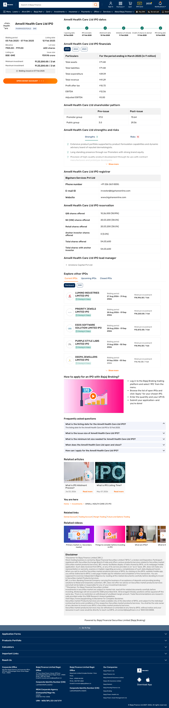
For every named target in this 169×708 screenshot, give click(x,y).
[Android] (139, 680)
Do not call (154, 12)
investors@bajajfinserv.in (83, 683)
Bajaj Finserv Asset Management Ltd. (115, 698)
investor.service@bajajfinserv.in (52, 678)
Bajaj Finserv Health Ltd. (111, 694)
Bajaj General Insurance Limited (113, 677)
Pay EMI (141, 12)
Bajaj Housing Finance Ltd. (111, 687)
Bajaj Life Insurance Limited (112, 681)
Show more (114, 164)
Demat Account (70, 517)
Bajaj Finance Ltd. (109, 674)
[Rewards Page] (149, 4)
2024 (75, 49)
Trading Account (85, 517)
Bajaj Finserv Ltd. (108, 671)
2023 (84, 49)
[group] (79, 478)
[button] (163, 535)
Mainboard (69, 285)
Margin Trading (100, 517)
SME (80, 285)
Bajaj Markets (107, 684)
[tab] (91, 138)
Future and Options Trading (118, 517)
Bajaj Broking (107, 691)
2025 (67, 49)
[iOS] (148, 680)
